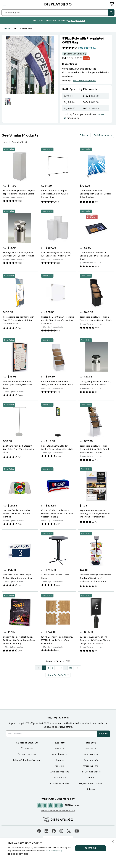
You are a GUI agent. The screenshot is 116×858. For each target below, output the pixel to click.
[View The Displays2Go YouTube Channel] (77, 830)
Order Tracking (90, 754)
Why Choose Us (60, 754)
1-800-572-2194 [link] (28, 754)
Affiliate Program (59, 771)
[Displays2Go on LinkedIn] (46, 830)
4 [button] (56, 668)
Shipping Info (90, 765)
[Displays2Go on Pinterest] (39, 830)
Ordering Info (91, 760)
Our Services (59, 777)
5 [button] (61, 668)
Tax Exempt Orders (91, 771)
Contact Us (90, 748)
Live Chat (28, 748)
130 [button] (70, 668)
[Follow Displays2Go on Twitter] (69, 830)
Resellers (59, 765)
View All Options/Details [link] (84, 80)
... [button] (65, 668)
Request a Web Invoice (91, 783)
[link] (7, 28)
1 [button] (44, 668)
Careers (60, 760)
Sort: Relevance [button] (102, 135)
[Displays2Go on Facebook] (54, 830)
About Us (59, 748)
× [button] (112, 841)
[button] (111, 12)
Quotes (90, 777)
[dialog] (58, 848)
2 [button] (48, 668)
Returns (91, 789)
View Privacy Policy (54, 850)
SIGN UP (103, 733)
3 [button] (52, 668)
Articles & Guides (59, 783)
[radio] (7, 101)
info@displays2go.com (28, 760)
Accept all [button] (90, 848)
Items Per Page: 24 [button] (56, 675)
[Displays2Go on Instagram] (61, 830)
